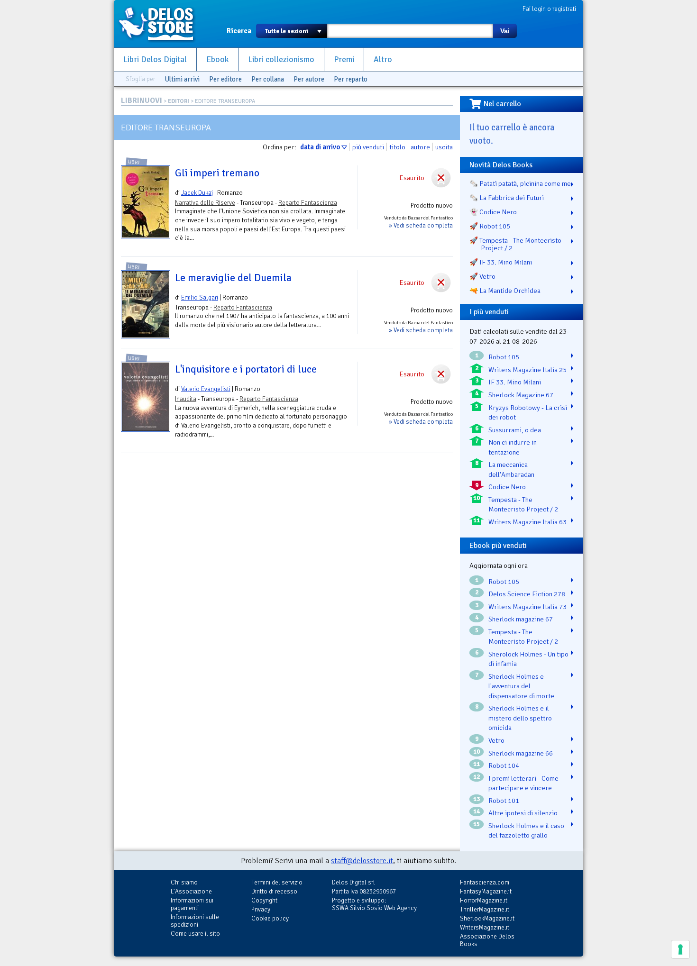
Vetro (496, 740)
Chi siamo (184, 882)
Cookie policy (270, 918)
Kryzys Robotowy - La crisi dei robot (527, 412)
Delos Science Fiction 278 (526, 594)
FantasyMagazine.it (486, 891)
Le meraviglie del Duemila (233, 278)
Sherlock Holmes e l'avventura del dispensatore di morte (521, 686)
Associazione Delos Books (487, 940)
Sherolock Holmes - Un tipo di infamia (528, 659)
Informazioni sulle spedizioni (195, 921)
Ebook (217, 59)
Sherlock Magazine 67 (520, 395)
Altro (383, 59)
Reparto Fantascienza (307, 203)
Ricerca (239, 31)
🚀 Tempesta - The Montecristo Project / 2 (515, 244)
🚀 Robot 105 (489, 226)
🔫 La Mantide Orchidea (505, 290)
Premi (344, 59)
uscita (444, 147)
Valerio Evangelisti (205, 389)
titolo (397, 147)
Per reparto (350, 79)
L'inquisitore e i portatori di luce (246, 369)
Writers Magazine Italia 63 (527, 522)
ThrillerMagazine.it (484, 909)
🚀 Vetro (482, 276)
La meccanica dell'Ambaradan (511, 469)
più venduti (368, 147)
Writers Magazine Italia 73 (527, 606)
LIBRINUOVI (141, 100)
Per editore (225, 79)
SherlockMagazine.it (487, 918)
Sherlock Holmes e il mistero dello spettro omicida (520, 718)
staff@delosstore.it (362, 861)
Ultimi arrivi (182, 79)
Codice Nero (507, 487)
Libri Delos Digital (155, 59)
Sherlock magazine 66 (520, 753)
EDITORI (178, 101)
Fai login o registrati (549, 9)
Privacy (260, 909)
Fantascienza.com (484, 882)
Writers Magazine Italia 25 (527, 369)
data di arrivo (320, 147)
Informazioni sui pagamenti (192, 904)
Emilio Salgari (199, 297)
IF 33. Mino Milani (514, 382)
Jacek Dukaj (197, 193)
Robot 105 (503, 357)
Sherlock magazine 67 (520, 619)
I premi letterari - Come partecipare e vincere (523, 783)
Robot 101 (503, 800)
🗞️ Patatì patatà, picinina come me (520, 183)
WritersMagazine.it (484, 927)
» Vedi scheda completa (421, 225)
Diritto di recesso (274, 891)
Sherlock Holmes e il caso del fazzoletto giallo (526, 830)
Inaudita (185, 399)
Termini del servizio (277, 882)
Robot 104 (503, 765)
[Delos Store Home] (161, 23)
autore (420, 147)
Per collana (267, 79)
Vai (505, 31)
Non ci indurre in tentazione (512, 447)
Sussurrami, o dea (514, 430)
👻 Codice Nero (493, 212)
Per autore (308, 79)
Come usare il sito (195, 934)
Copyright (264, 900)
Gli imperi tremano (217, 173)
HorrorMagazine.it (483, 900)
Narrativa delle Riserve (205, 203)
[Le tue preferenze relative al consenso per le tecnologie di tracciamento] (680, 949)
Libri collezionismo (281, 59)
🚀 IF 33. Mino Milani (500, 262)
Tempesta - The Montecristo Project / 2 (523, 504)
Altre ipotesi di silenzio (523, 813)
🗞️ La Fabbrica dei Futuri (506, 197)
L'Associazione (191, 891)
